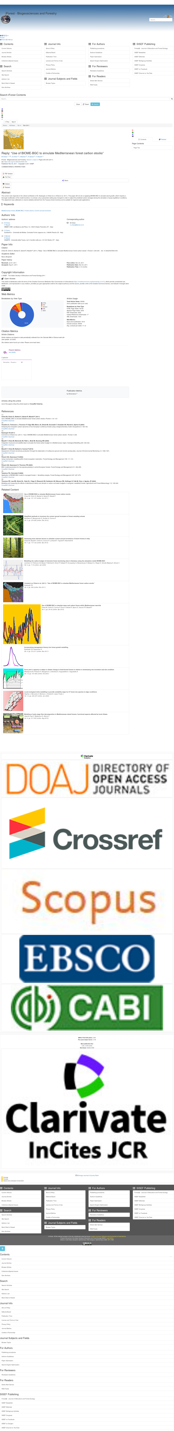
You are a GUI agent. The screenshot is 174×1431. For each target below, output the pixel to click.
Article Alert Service (96, 81)
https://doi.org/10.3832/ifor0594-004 (15, 162)
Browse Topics (50, 83)
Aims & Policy (50, 48)
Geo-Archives (6, 87)
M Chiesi (5, 157)
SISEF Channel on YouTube (10, 1428)
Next (13, 122)
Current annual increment (43, 211)
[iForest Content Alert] (1, 36)
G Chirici (15, 157)
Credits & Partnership (53, 73)
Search (96, 104)
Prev (7, 122)
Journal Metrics (51, 69)
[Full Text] (2, 115)
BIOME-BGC (20, 211)
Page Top (137, 148)
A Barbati (23, 157)
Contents (143, 139)
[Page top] (7, 36)
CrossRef (4, 421)
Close (78, 104)
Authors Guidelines (96, 52)
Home (5, 125)
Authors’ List (5, 79)
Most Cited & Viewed (8, 83)
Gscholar (11, 421)
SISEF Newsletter (7, 1403)
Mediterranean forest (8, 211)
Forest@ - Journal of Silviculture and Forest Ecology (18, 1399)
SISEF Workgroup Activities (10, 1411)
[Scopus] (87, 901)
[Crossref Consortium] (87, 833)
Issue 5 (35, 160)
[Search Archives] (4, 36)
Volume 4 (29, 160)
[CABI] (87, 1007)
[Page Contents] (2, 117)
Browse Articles (6, 57)
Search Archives (7, 71)
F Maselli (40, 157)
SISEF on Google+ (7, 1424)
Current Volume (7, 48)
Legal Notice (109, 1238)
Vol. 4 (19, 125)
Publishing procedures (97, 48)
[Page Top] (2, 119)
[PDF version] (2, 113)
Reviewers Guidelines (97, 71)
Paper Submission (96, 57)
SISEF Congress (7, 1415)
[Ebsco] (87, 959)
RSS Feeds (93, 85)
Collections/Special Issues (10, 61)
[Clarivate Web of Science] (87, 756)
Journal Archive (6, 52)
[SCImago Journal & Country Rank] (87, 1175)
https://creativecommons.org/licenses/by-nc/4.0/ (89, 282)
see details (12, 352)
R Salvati (31, 157)
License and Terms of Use (54, 61)
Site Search (5, 75)
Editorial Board (50, 52)
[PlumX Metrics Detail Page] (5, 352)
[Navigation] (3, 36)
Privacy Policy (50, 65)
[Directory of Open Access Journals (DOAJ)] (87, 778)
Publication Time (51, 57)
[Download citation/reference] (2, 111)
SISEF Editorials (7, 1407)
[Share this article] (2, 109)
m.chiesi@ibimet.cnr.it (77, 225)
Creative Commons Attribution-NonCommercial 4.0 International (108, 1236)
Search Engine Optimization (99, 61)
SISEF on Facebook (8, 1419)
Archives (12, 125)
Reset (87, 104)
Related (163, 139)
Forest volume (29, 211)
